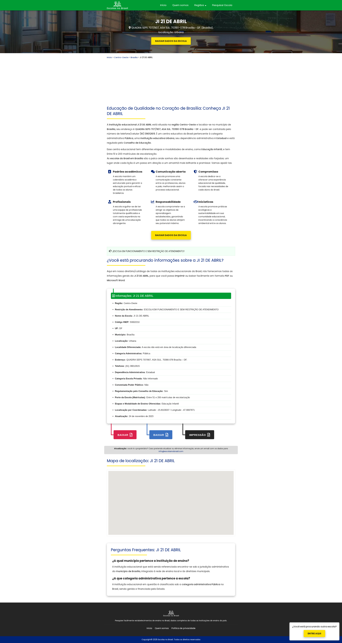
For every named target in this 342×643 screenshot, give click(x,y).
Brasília (134, 57)
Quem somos (180, 5)
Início (163, 5)
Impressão (198, 435)
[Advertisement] (171, 79)
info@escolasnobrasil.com (171, 451)
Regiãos (199, 5)
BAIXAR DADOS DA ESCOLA (171, 41)
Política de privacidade (183, 628)
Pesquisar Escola (222, 5)
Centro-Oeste (121, 57)
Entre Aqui (314, 632)
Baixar (123, 435)
